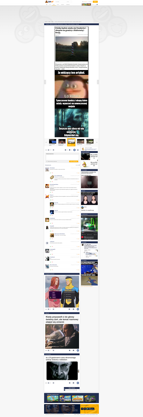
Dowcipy (62, 4)
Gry (50, 4)
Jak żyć (47, 313)
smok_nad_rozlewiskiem (59, 233)
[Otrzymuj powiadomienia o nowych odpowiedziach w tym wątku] (79, 167)
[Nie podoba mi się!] (54, 150)
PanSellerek (52, 218)
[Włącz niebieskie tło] (97, 4)
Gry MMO (55, 405)
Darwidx (56, 202)
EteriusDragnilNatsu (54, 184)
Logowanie (64, 408)
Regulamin (73, 408)
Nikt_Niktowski (53, 264)
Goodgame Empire (56, 410)
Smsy (46, 408)
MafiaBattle (55, 407)
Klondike (55, 409)
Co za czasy (48, 354)
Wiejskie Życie (56, 408)
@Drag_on (56, 204)
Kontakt (75, 414)
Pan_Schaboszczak (58, 175)
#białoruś (86, 149)
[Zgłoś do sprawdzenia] (78, 150)
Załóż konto (90, 1)
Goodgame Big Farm (56, 411)
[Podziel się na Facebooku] (74, 150)
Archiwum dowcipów (48, 409)
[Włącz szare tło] (96, 4)
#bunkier (89, 149)
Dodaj (95, 1)
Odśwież (77, 165)
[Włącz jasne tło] (95, 4)
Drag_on (51, 195)
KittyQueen (52, 167)
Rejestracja (64, 407)
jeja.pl (46, 21)
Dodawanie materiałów (66, 409)
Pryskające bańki (47, 410)
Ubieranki (68, 4)
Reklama (73, 407)
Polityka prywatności (75, 409)
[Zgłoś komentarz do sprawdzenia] (77, 167)
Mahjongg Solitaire (47, 411)
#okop (92, 149)
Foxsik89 (52, 226)
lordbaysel (52, 241)
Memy (54, 4)
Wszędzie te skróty (49, 274)
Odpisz (78, 181)
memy (49, 21)
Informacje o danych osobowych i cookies (75, 410)
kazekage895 (52, 249)
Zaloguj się (85, 1)
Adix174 (56, 210)
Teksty (46, 407)
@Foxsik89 (56, 235)
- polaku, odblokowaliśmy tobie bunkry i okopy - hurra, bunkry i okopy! (67, 21)
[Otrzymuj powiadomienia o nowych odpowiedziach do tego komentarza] (79, 175)
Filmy (58, 4)
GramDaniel (52, 257)
